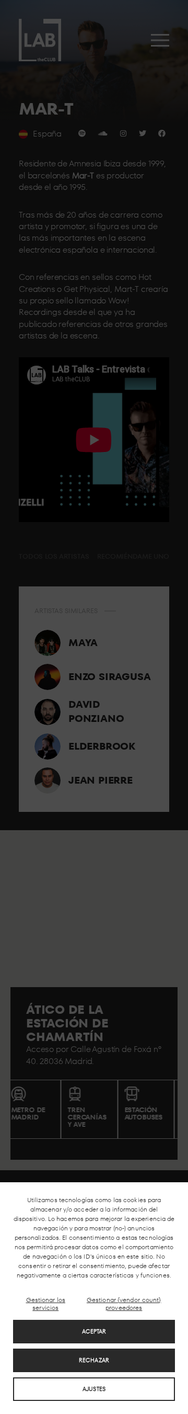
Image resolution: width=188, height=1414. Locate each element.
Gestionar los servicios (45, 1304)
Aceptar (94, 1331)
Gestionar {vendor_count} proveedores (124, 1304)
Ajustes (94, 1389)
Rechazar (94, 1360)
